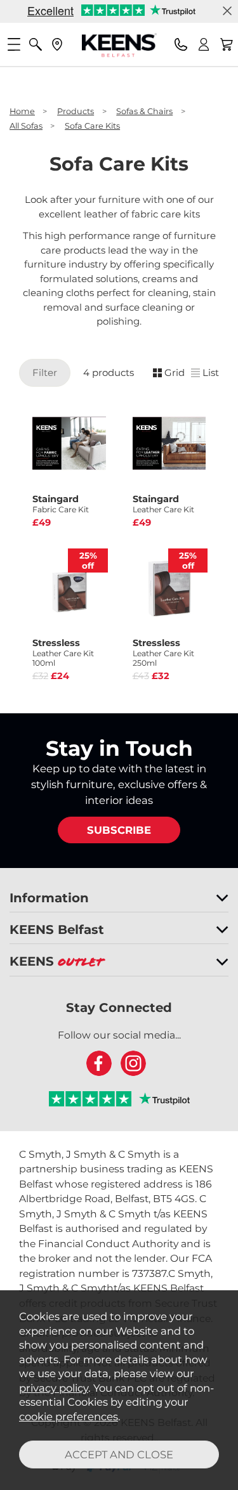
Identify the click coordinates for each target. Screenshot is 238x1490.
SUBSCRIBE (119, 830)
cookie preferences (68, 1416)
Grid (174, 372)
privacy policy (53, 1388)
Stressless (63, 652)
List (210, 372)
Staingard (60, 503)
